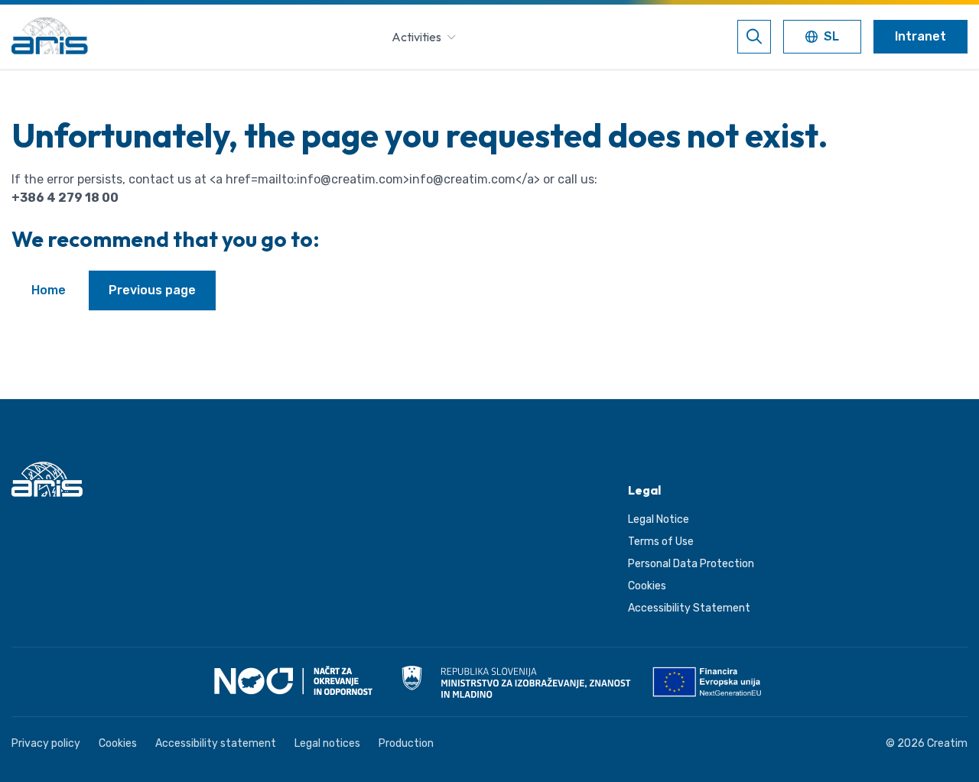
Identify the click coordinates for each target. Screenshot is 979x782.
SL (833, 38)
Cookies (647, 585)
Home (48, 290)
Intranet (920, 36)
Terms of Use (661, 541)
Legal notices (327, 743)
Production (406, 743)
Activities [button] (416, 36)
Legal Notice (658, 519)
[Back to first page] (49, 37)
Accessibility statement (215, 743)
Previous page (152, 290)
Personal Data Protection (691, 563)
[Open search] (754, 37)
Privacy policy (45, 743)
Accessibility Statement (689, 608)
